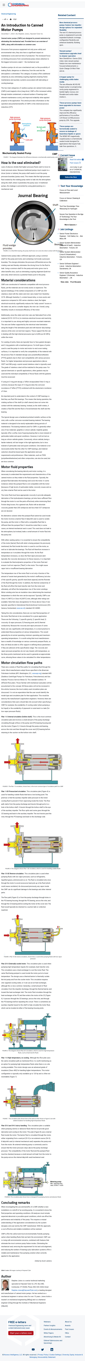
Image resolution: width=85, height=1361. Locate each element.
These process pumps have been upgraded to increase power (70, 105)
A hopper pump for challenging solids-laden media (69, 79)
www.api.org (36, 673)
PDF (15, 19)
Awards (67, 1326)
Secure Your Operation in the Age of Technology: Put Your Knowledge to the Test (71, 216)
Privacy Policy (43, 1355)
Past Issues (69, 1329)
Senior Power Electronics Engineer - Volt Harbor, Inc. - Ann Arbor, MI (71, 236)
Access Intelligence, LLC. (13, 1355)
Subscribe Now (71, 177)
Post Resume (75, 282)
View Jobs (65, 282)
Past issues (74, 163)
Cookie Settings (55, 1355)
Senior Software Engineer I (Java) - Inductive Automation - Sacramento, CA (71, 266)
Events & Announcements (53, 1329)
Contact (67, 1337)
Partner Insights (49, 1326)
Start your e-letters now (21, 1333)
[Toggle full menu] (3, 5)
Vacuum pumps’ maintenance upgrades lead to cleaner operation (70, 53)
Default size (5, 19)
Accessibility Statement (46, 1357)
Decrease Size (3, 19)
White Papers (49, 1333)
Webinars (47, 1322)
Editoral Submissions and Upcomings (53, 1342)
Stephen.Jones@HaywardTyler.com (24, 1290)
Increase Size (7, 19)
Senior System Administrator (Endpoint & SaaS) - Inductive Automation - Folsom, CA (70, 245)
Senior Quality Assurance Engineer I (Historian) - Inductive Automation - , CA (71, 275)
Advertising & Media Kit (52, 1337)
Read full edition (76, 160)
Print (11, 19)
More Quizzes (70, 225)
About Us (68, 1322)
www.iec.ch (21, 608)
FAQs (67, 1333)
